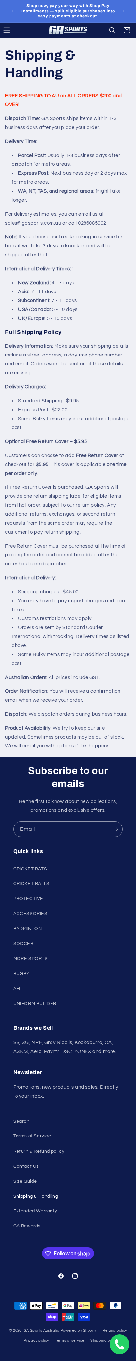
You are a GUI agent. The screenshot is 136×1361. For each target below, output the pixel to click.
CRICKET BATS (30, 869)
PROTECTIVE (28, 898)
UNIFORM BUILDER (34, 1003)
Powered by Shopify (79, 1330)
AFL (17, 988)
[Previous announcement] (12, 11)
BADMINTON (27, 928)
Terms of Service (32, 1136)
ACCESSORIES (30, 913)
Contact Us (26, 1166)
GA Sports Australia (42, 1330)
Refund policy (115, 1330)
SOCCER (23, 943)
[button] (112, 30)
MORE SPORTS (30, 958)
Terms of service (69, 1340)
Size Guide (25, 1181)
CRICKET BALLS (31, 883)
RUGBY (21, 973)
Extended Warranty (35, 1211)
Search (21, 1121)
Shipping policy (104, 1340)
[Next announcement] (124, 11)
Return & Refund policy (38, 1151)
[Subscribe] (115, 829)
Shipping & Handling (35, 1196)
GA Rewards (27, 1226)
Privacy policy (36, 1340)
